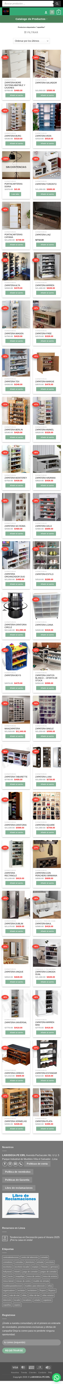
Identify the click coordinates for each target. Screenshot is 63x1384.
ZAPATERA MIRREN (44, 285)
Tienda (24, 1373)
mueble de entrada (41, 1281)
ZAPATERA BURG (13, 136)
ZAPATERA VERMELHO (16, 1121)
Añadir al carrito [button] (16, 95)
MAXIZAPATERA (12, 729)
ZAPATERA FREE (43, 333)
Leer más (15, 194)
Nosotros (15, 1373)
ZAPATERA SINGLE (44, 729)
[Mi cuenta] (46, 12)
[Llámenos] (20, 1164)
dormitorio (30, 1262)
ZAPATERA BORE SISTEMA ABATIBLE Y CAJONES (15, 85)
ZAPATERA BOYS (13, 675)
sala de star (14, 1295)
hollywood (7, 1272)
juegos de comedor (48, 1272)
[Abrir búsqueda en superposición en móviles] (31, 4)
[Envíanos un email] (15, 1164)
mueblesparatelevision (12, 1286)
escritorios (7, 1267)
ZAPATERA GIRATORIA (16, 825)
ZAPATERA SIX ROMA (15, 526)
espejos (35, 1267)
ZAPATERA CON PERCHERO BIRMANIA (46, 874)
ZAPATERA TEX (12, 381)
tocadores (27, 1300)
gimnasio (54, 1267)
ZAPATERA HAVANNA (45, 478)
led (4, 1276)
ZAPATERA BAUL (43, 924)
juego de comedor (30, 1272)
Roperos (52, 1290)
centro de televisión (29, 1257)
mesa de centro (33, 1276)
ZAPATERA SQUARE (45, 825)
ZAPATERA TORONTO (46, 184)
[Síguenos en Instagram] (10, 1164)
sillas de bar (34, 1295)
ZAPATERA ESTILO (44, 574)
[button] (52, 12)
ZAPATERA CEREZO (14, 1073)
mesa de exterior (50, 1276)
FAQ (50, 1373)
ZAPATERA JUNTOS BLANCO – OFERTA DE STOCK (46, 678)
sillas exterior (48, 1295)
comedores (7, 1262)
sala (5, 1295)
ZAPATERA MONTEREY (16, 478)
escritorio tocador (22, 1267)
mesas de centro (23, 1281)
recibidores (32, 1290)
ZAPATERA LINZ (43, 235)
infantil (17, 1272)
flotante (44, 1267)
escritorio (50, 1262)
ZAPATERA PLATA (43, 1121)
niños (50, 1286)
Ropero (43, 1290)
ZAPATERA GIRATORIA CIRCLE (15, 626)
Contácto (42, 1373)
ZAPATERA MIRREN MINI (44, 1023)
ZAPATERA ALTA (12, 285)
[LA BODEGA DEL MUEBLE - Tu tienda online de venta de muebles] (6, 11)
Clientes (32, 1373)
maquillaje (20, 1276)
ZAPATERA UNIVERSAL (16, 1022)
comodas (19, 1262)
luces (10, 1276)
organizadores (9, 1290)
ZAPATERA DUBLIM (14, 924)
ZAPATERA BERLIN (14, 430)
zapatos (17, 1305)
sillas (24, 1295)
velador (37, 1300)
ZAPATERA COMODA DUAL (45, 973)
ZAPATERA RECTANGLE (11, 874)
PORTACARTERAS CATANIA (13, 235)
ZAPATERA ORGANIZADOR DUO (15, 575)
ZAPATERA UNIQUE (14, 972)
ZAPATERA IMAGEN (14, 333)
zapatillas (7, 1305)
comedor (44, 1257)
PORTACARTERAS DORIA (13, 185)
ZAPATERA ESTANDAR (46, 1073)
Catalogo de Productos (30, 19)
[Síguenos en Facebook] (4, 1164)
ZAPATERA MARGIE (44, 381)
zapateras (47, 1300)
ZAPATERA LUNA (43, 777)
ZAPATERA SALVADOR (46, 83)
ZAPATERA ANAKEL (44, 430)
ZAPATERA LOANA (44, 625)
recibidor (21, 1290)
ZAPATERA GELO (43, 526)
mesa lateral (8, 1281)
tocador (17, 1300)
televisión (7, 1300)
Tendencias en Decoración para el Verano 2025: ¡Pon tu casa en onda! (35, 1238)
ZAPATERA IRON (43, 136)
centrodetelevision (10, 1257)
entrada (40, 1262)
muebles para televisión (35, 1286)
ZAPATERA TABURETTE (16, 777)
